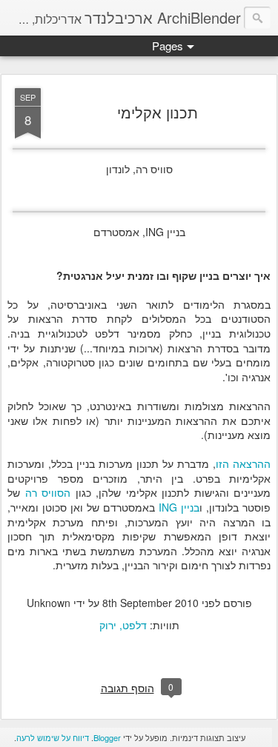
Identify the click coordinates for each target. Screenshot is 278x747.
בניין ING (179, 507)
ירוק (107, 624)
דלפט (134, 624)
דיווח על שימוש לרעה (52, 737)
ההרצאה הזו (243, 463)
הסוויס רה (48, 492)
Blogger (107, 737)
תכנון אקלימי (157, 112)
